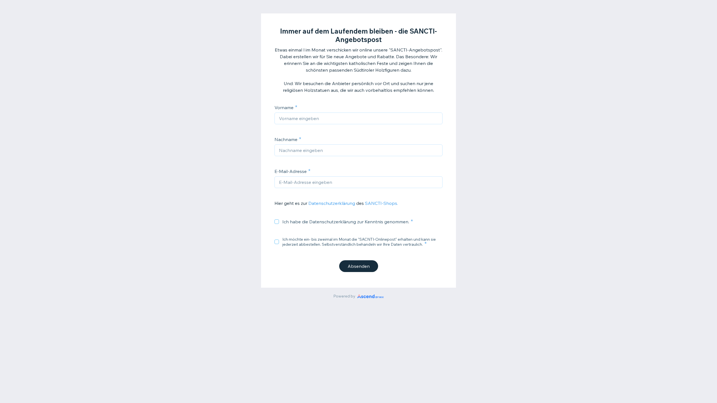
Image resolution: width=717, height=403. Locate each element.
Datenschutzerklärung (331, 203)
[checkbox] (276, 221)
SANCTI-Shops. (381, 203)
